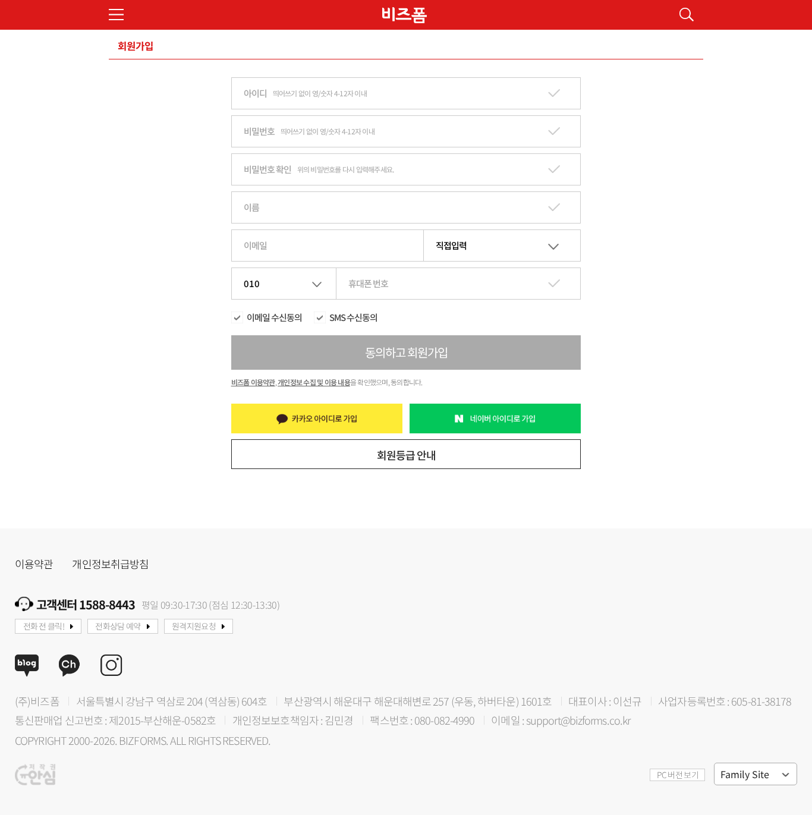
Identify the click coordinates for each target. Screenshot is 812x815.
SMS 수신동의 (353, 317)
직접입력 (451, 245)
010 (252, 283)
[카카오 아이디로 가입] (317, 418)
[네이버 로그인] (495, 418)
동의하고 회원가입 (406, 352)
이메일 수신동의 (274, 317)
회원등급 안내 (406, 454)
